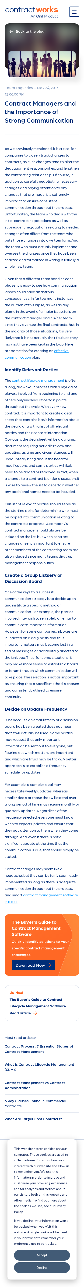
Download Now (30, 965)
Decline (42, 1267)
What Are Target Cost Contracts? (33, 1118)
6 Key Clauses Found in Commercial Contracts (35, 1103)
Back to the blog (30, 31)
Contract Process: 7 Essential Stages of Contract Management (39, 1048)
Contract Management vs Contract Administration (35, 1085)
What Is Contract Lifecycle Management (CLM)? (39, 1067)
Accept (42, 1255)
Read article (20, 1013)
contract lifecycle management (38, 380)
